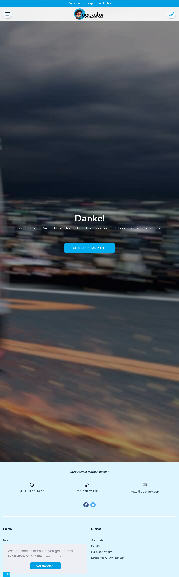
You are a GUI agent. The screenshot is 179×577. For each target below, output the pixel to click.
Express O (96, 552)
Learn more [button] (52, 556)
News (6, 540)
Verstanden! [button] (45, 566)
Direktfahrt (97, 546)
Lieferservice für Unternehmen (107, 558)
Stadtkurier (97, 540)
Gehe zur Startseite (89, 248)
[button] (7, 14)
